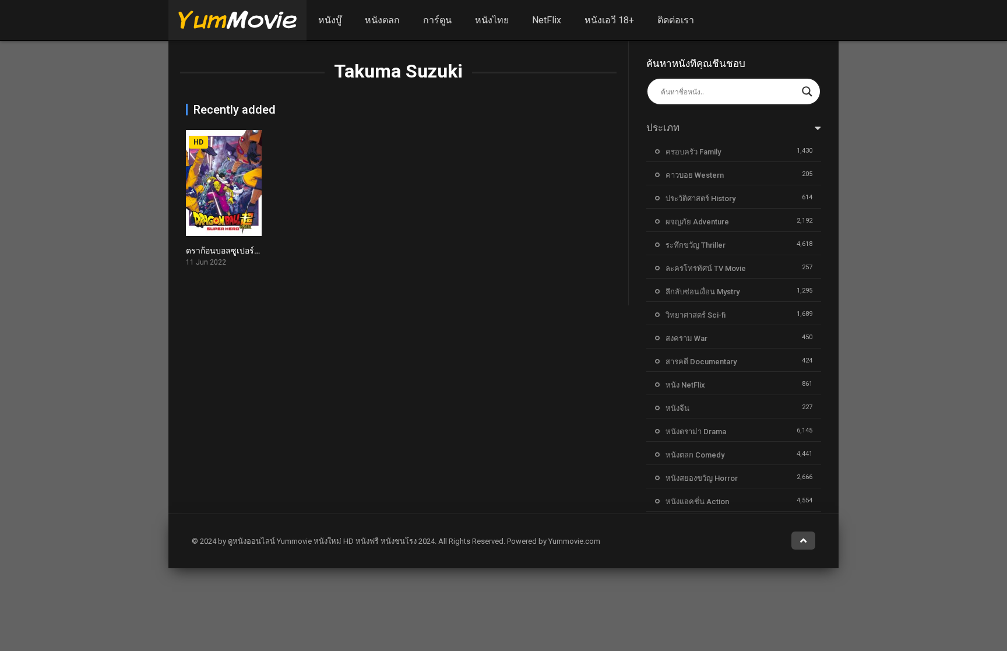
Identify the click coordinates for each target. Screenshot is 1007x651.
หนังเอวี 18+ (609, 20)
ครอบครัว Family (693, 151)
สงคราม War (686, 338)
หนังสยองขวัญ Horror (702, 478)
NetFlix (546, 20)
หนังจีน (677, 408)
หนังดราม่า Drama (696, 431)
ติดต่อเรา (675, 20)
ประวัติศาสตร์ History (700, 198)
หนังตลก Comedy (695, 455)
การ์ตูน (437, 20)
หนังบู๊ (329, 20)
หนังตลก (382, 20)
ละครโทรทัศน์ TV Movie (706, 268)
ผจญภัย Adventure (697, 221)
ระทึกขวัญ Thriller (696, 245)
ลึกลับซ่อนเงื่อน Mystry (703, 291)
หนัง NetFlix (685, 385)
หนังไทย (492, 20)
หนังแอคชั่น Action (697, 501)
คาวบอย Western (695, 175)
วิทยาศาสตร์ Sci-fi (696, 315)
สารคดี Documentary (701, 361)
